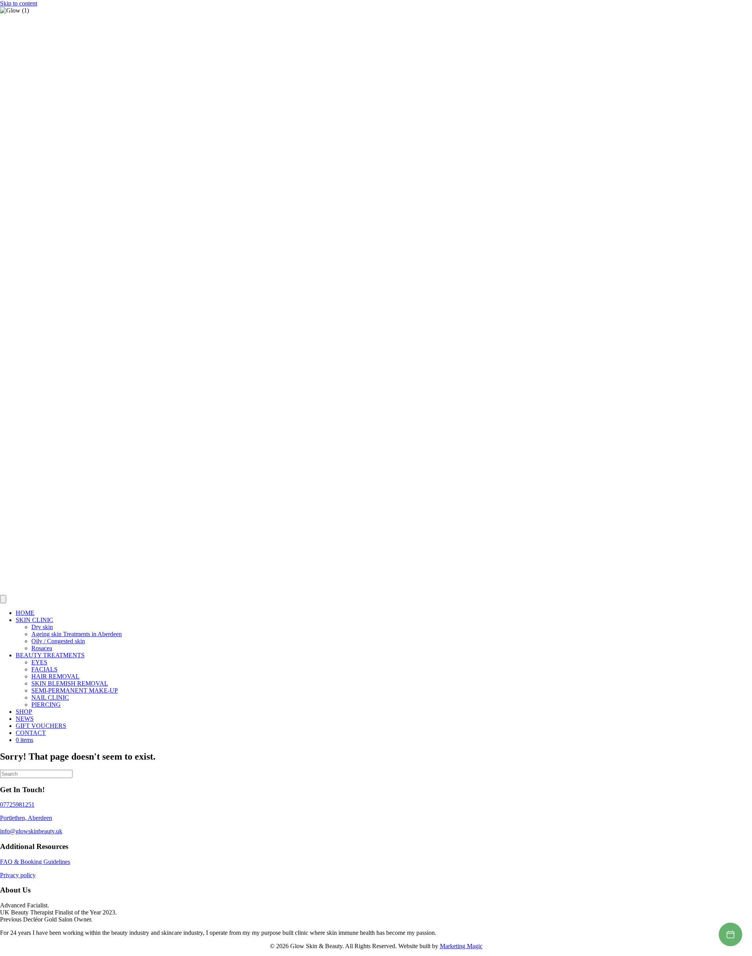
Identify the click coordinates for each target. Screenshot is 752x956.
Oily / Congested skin (58, 641)
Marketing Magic (461, 946)
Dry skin (42, 627)
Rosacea (41, 648)
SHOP (24, 711)
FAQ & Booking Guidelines (35, 861)
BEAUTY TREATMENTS (50, 655)
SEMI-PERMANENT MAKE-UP (74, 690)
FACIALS (44, 669)
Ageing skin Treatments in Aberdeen (76, 634)
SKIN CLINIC (34, 620)
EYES (39, 662)
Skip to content (18, 3)
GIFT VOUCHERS (41, 725)
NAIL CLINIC (50, 697)
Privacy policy (18, 875)
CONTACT (31, 732)
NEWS (25, 718)
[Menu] (3, 599)
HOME (25, 613)
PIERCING (46, 704)
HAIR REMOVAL (55, 676)
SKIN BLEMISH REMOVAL (69, 683)
